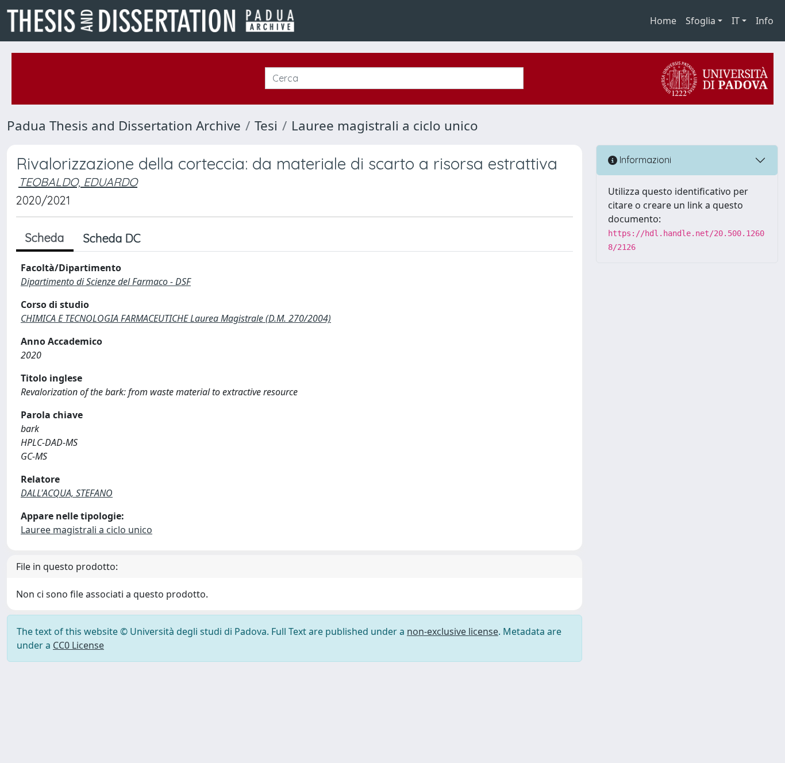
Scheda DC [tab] (112, 238)
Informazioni (644, 159)
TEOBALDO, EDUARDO (77, 182)
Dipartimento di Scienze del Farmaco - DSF (106, 281)
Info (765, 20)
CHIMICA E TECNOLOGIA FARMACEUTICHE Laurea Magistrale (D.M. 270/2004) (176, 318)
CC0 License (78, 645)
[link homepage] (155, 20)
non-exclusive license (452, 631)
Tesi (266, 125)
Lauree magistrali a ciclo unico (384, 125)
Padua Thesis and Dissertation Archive (124, 125)
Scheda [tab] (44, 237)
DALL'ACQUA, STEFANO (67, 493)
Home (663, 20)
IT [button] (736, 20)
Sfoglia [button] (700, 20)
